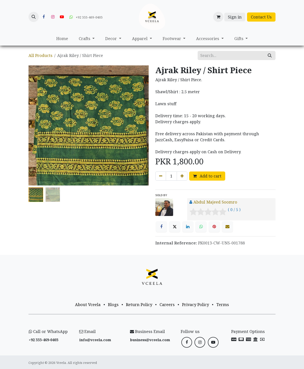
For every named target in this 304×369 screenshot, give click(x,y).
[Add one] (182, 176)
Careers (167, 304)
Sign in (235, 17)
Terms (222, 304)
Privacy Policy (195, 304)
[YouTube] (62, 17)
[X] (174, 226)
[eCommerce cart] (218, 17)
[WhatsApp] (201, 226)
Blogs (113, 304)
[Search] (270, 55)
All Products (40, 55)
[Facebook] (44, 17)
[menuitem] (62, 38)
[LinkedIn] (187, 226)
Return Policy (139, 304)
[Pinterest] (214, 226)
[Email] (227, 226)
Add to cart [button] (210, 176)
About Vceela (88, 304)
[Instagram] (53, 17)
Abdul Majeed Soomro (215, 202)
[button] (33, 17)
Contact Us (261, 17)
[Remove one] (160, 176)
